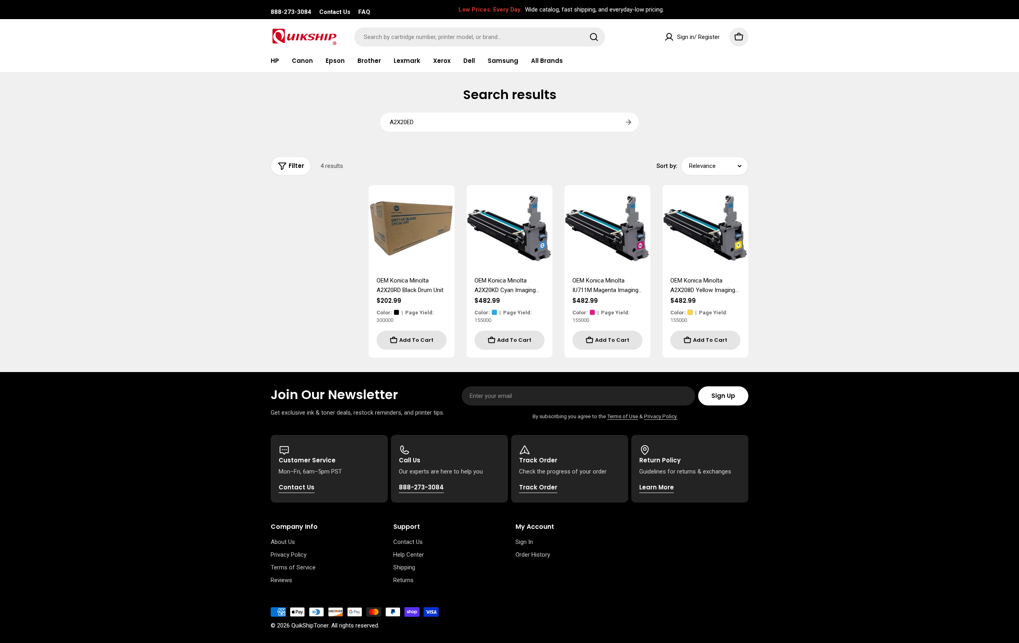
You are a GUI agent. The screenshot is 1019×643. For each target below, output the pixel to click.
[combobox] (479, 37)
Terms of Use (622, 416)
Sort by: (666, 166)
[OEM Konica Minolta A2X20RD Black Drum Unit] (412, 228)
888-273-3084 (291, 12)
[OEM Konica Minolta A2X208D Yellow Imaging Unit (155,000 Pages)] (705, 228)
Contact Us (334, 12)
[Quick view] (443, 202)
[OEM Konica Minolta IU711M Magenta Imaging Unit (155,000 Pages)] (607, 228)
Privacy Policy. (660, 416)
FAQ (364, 12)
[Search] (594, 37)
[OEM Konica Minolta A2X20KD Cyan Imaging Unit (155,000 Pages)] (509, 228)
